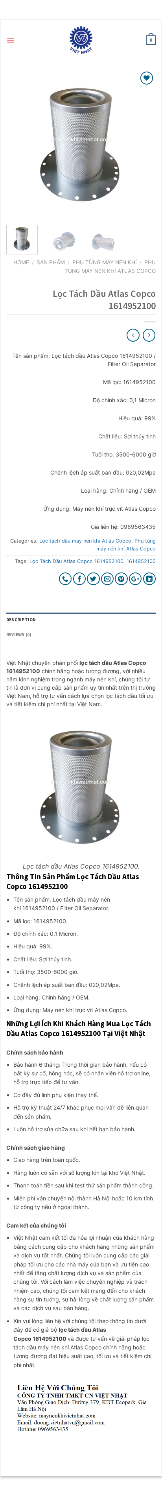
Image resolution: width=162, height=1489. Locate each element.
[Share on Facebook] (79, 578)
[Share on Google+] (135, 578)
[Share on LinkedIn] (149, 578)
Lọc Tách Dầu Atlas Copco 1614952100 (76, 561)
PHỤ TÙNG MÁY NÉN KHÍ (104, 262)
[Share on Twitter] (93, 578)
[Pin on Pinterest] (121, 578)
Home (21, 262)
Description (21, 619)
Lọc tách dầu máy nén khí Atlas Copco (85, 541)
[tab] (81, 620)
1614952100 (141, 561)
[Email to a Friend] (107, 578)
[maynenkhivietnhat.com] (81, 40)
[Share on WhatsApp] (65, 578)
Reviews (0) (18, 634)
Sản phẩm (51, 262)
